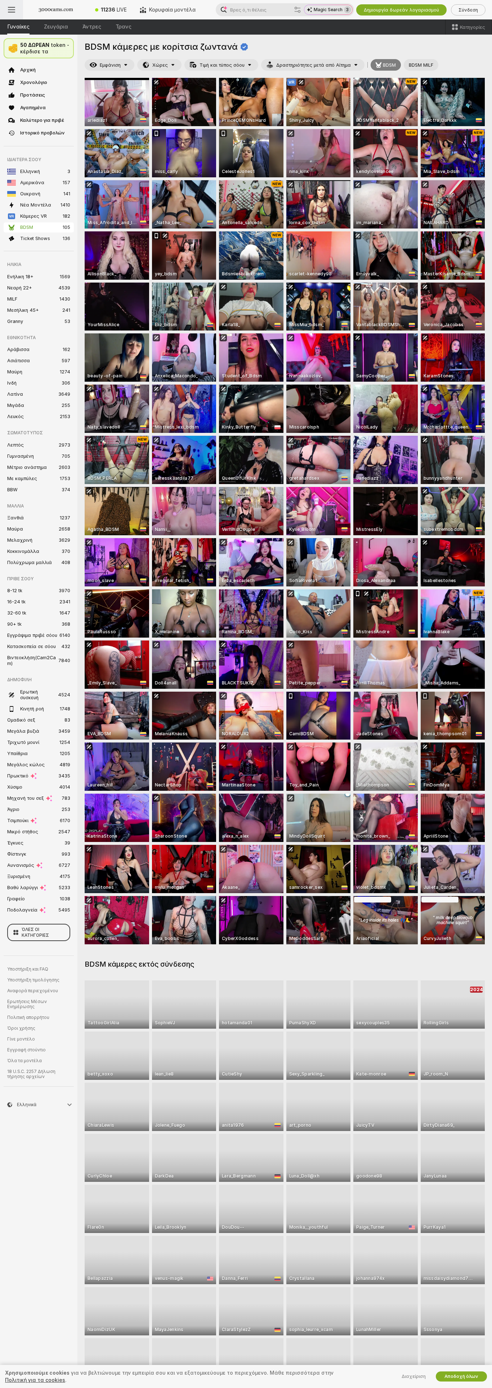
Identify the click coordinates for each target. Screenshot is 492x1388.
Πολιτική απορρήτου (28, 1017)
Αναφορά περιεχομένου (32, 990)
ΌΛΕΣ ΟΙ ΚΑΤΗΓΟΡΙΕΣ (35, 932)
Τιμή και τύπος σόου (222, 65)
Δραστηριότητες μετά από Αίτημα (313, 65)
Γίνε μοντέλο (21, 1039)
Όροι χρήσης (21, 1028)
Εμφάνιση (110, 65)
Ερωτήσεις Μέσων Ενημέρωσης (27, 1004)
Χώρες (160, 65)
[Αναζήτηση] (297, 10)
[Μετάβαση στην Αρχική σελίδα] (56, 9)
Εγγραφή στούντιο (26, 1049)
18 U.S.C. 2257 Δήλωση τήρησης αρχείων (31, 1074)
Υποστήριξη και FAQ (27, 969)
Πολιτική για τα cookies (35, 1380)
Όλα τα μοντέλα (24, 1060)
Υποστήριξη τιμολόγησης (33, 980)
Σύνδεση (468, 10)
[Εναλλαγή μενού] (11, 9)
